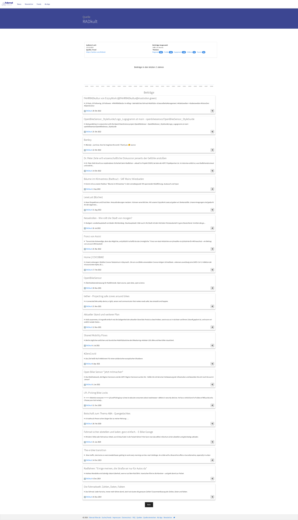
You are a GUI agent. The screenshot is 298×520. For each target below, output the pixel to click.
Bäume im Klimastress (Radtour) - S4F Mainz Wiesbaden (114, 179)
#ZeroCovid (90, 353)
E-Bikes (189, 52)
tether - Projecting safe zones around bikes (106, 296)
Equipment (177, 52)
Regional (155, 52)
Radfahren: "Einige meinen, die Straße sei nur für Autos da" (115, 468)
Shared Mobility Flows (95, 335)
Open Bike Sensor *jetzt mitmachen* (103, 371)
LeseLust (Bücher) (93, 197)
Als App (47, 4)
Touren (199, 52)
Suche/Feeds (106, 517)
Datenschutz (126, 517)
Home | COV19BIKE (94, 257)
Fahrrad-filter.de (95, 517)
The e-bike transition (95, 450)
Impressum (117, 517)
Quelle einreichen (149, 517)
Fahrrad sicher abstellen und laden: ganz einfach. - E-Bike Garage (118, 431)
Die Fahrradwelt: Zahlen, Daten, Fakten (104, 486)
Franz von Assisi (92, 236)
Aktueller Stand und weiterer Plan (101, 314)
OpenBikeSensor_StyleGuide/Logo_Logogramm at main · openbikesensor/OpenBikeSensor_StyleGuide (139, 119)
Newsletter (29, 4)
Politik (166, 52)
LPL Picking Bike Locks (96, 392)
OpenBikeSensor (93, 278)
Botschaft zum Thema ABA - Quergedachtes (107, 413)
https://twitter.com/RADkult (95, 52)
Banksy (87, 139)
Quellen (139, 517)
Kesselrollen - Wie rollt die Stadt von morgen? (108, 218)
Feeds (39, 4)
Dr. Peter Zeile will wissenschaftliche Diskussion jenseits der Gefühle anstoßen (125, 158)
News (19, 4)
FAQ (133, 517)
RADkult (89, 111)
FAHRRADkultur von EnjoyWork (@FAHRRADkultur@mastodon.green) (120, 98)
